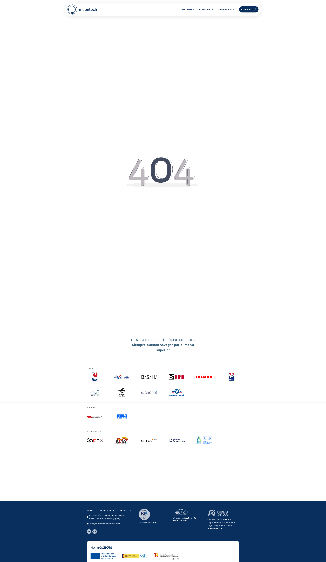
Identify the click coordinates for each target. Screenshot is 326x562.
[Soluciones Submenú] (193, 9)
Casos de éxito (206, 9)
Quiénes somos (226, 9)
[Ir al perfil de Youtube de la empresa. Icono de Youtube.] (94, 531)
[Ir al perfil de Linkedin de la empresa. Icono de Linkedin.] (89, 531)
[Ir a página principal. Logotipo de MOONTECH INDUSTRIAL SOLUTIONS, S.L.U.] (82, 9)
